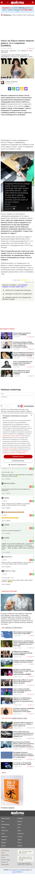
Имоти (3, 827)
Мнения (20, 821)
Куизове (20, 845)
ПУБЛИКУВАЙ (29, 406)
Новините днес (5, 818)
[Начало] (17, 2)
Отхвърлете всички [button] (18, 461)
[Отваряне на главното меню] (1, 2)
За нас (3, 852)
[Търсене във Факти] (33, 2)
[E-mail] (21, 88)
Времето (3, 842)
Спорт (3, 833)
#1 (8, 472)
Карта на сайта (5, 855)
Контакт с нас (4, 862)
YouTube (12, 287)
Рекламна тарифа (5, 859)
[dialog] (17, 440)
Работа (3, 857)
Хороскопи (20, 833)
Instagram (5, 287)
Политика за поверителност (18, 453)
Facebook (24, 285)
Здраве (20, 839)
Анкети (19, 842)
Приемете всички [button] (18, 456)
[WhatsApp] (13, 88)
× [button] (31, 415)
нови (25, 718)
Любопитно (7, 15)
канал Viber (20, 287)
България (20, 818)
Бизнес (19, 824)
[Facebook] (9, 88)
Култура (20, 836)
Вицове (3, 845)
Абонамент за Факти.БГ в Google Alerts (18, 294)
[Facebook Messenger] (17, 88)
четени (8, 718)
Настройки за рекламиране (10, 449)
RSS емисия (6, 850)
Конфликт (4, 839)
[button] (17, 465)
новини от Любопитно (13, 627)
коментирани (17, 718)
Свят (2, 821)
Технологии (4, 830)
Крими (19, 830)
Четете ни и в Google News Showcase (18, 290)
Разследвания (5, 824)
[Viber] (26, 88)
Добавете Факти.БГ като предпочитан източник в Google (25, 859)
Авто (19, 827)
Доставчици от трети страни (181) (12, 435)
